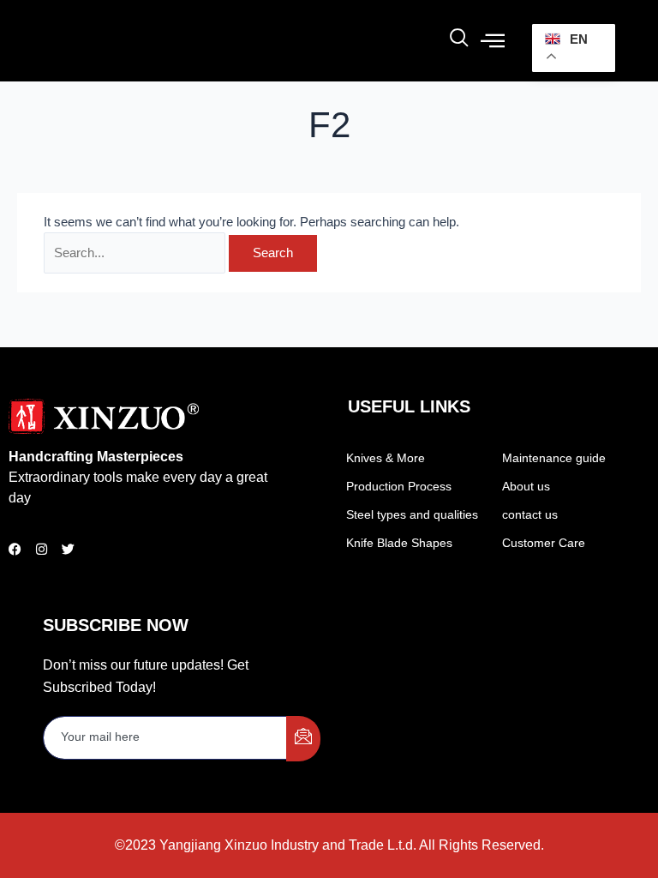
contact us (530, 514)
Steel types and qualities (412, 514)
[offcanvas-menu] (493, 41)
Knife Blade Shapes (399, 543)
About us (526, 486)
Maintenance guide (554, 458)
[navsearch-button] (458, 41)
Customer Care (543, 543)
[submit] (303, 738)
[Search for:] (136, 253)
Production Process (399, 486)
